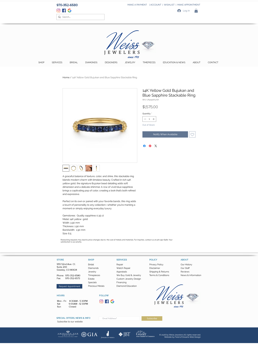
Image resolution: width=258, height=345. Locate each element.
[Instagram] (58, 10)
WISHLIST (169, 4)
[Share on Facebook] (144, 146)
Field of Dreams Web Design (188, 337)
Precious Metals (96, 286)
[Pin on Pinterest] (150, 146)
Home (66, 77)
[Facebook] (64, 10)
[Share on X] (156, 146)
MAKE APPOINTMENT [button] (188, 4)
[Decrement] (145, 119)
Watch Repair (123, 268)
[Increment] (154, 119)
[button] (196, 10)
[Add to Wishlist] (192, 134)
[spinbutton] (149, 119)
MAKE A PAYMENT (137, 4)
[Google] (69, 10)
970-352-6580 (72, 275)
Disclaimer (154, 268)
